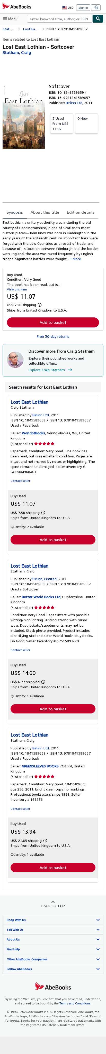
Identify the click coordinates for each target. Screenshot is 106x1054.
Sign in (83, 8)
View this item (17, 289)
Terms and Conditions (75, 1003)
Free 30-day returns (53, 336)
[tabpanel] (51, 240)
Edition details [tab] (80, 212)
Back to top (53, 906)
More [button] (77, 259)
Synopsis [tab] (14, 212)
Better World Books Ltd (41, 597)
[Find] (98, 19)
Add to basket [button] (53, 322)
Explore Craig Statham (47, 370)
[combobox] (60, 19)
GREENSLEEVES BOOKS (40, 766)
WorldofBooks (33, 433)
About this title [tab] (45, 212)
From (60, 123)
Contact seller (20, 481)
